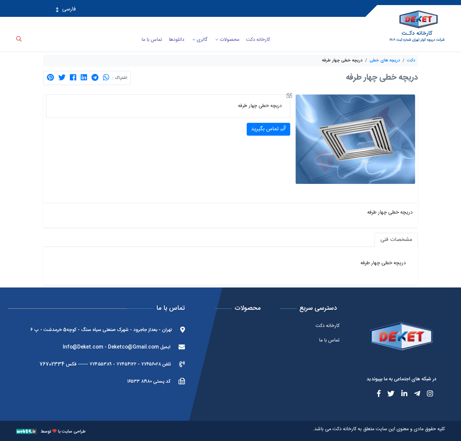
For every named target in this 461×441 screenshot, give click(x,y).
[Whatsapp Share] (106, 78)
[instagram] (426, 394)
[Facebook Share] (73, 78)
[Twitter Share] (62, 78)
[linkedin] (400, 394)
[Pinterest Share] (50, 78)
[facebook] (375, 394)
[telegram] (413, 394)
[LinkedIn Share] (84, 78)
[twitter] (387, 394)
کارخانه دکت (344, 429)
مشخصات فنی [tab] (396, 239)
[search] (19, 44)
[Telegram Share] (95, 78)
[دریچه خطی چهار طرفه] (355, 139)
